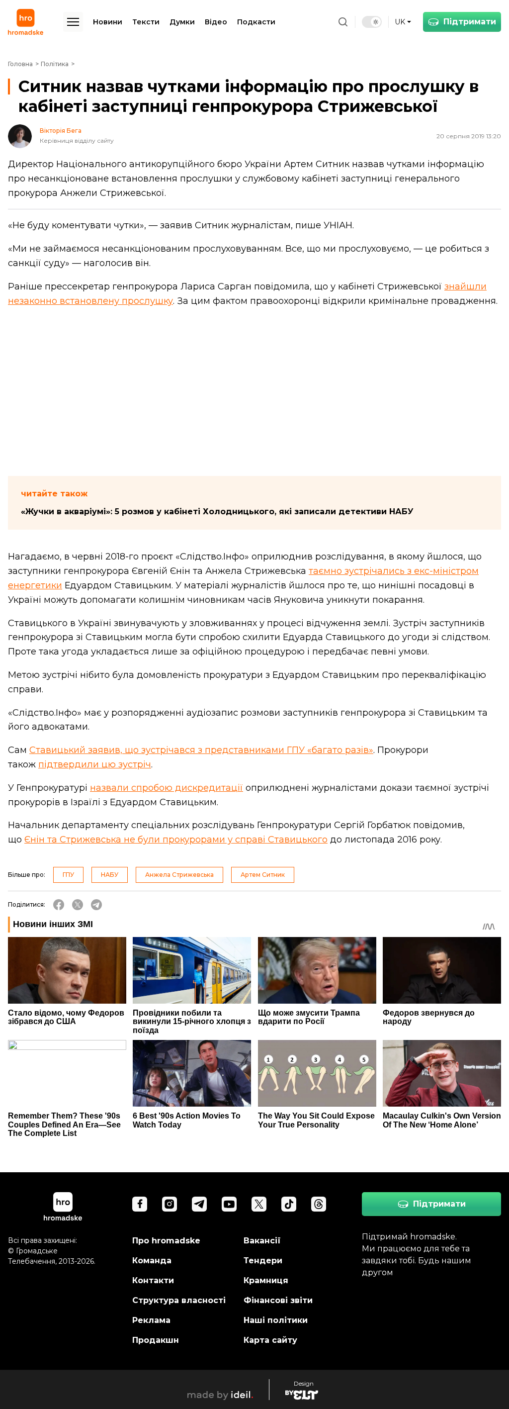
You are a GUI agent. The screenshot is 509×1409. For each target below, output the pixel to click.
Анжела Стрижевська (179, 874)
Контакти (153, 1280)
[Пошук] (343, 22)
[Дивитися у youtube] (229, 1204)
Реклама (151, 1320)
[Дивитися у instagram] (169, 1204)
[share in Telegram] (96, 904)
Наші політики (276, 1320)
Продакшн (155, 1340)
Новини (107, 21)
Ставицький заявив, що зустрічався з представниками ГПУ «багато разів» (201, 750)
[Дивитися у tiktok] (288, 1204)
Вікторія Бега (61, 130)
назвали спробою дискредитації (166, 787)
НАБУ (109, 874)
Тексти (146, 21)
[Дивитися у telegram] (199, 1204)
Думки (182, 21)
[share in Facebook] (58, 904)
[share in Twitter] (77, 904)
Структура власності (179, 1300)
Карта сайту (270, 1340)
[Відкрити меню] (73, 22)
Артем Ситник (263, 874)
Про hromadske (166, 1240)
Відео (216, 21)
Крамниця (266, 1280)
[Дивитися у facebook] (139, 1204)
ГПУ (68, 874)
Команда (151, 1260)
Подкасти (256, 21)
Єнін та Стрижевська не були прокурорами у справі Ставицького (176, 839)
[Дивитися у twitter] (259, 1204)
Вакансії (262, 1240)
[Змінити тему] (372, 22)
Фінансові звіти (278, 1300)
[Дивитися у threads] (318, 1204)
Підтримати (469, 21)
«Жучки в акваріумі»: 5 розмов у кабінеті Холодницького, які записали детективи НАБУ (217, 511)
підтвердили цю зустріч (94, 764)
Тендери (263, 1260)
